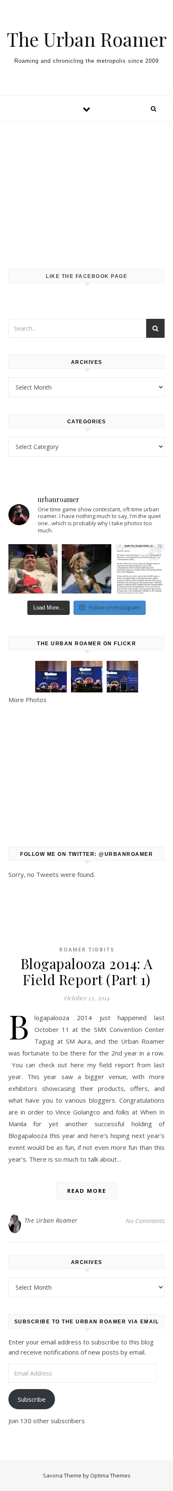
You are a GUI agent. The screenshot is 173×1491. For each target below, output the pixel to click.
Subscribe (32, 1399)
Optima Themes (110, 1475)
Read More (86, 1190)
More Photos (27, 699)
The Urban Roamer (87, 38)
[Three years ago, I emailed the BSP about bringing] (140, 568)
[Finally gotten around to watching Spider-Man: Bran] (33, 568)
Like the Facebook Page (86, 276)
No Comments (145, 1220)
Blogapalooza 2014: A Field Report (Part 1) (87, 971)
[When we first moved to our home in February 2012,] (86, 568)
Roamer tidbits (86, 949)
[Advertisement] (86, 187)
